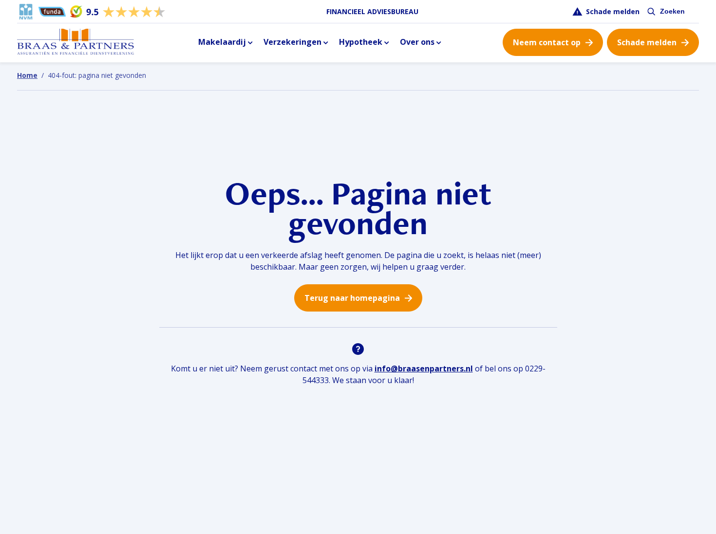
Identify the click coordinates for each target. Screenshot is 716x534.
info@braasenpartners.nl (424, 368)
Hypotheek (360, 42)
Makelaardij (222, 42)
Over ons (417, 42)
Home (27, 75)
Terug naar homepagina (352, 298)
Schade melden (613, 11)
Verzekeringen (292, 42)
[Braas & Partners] (75, 42)
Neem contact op (547, 42)
